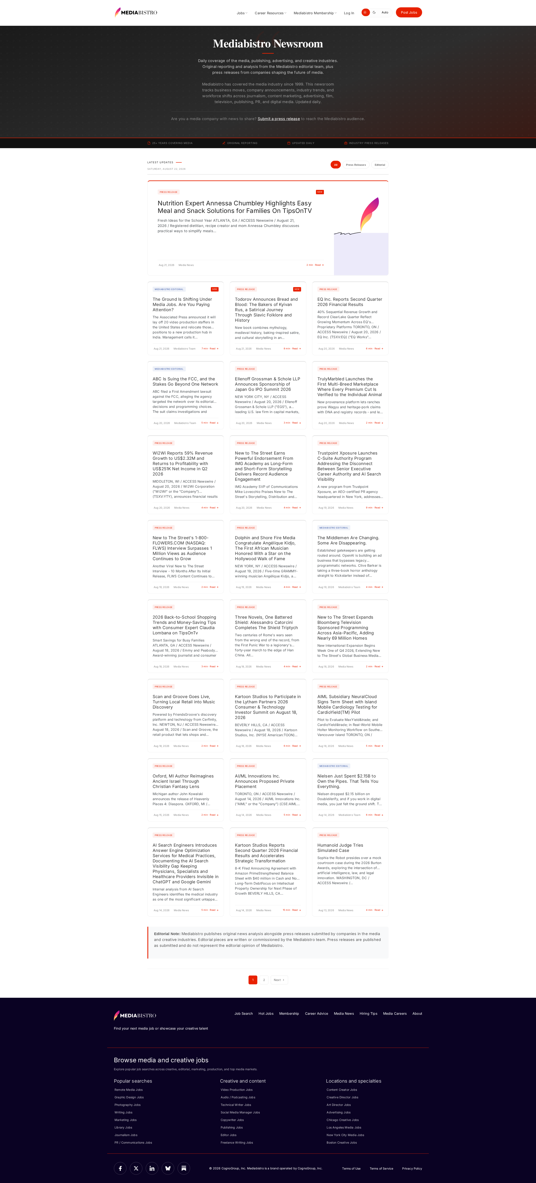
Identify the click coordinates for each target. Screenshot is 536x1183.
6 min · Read (373, 348)
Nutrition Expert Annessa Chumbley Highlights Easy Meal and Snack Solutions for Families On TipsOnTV (235, 206)
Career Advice (316, 1013)
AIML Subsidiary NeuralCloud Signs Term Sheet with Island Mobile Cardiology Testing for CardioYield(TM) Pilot (347, 704)
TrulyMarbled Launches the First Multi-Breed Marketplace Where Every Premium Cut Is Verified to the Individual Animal (349, 386)
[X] (136, 1168)
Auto (385, 12)
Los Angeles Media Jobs (344, 1127)
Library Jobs (123, 1127)
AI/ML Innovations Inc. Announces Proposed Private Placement (264, 781)
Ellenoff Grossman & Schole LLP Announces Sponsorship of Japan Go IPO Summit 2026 (267, 384)
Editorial (380, 164)
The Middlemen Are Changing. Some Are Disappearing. (348, 540)
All (336, 164)
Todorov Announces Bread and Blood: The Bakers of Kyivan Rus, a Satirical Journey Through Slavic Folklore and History (266, 310)
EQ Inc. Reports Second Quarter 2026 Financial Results (349, 302)
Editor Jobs (229, 1135)
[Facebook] (120, 1168)
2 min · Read (314, 264)
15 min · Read (290, 909)
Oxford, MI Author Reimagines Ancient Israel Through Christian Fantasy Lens (183, 781)
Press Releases (356, 164)
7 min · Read (209, 348)
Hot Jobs (266, 1013)
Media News (344, 1013)
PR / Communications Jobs (133, 1142)
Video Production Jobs (237, 1089)
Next (277, 980)
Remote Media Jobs (129, 1089)
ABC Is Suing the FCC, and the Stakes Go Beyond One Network (185, 381)
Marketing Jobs (126, 1120)
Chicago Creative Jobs (343, 1120)
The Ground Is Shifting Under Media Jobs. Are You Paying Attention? (182, 304)
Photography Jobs (127, 1105)
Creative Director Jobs (342, 1097)
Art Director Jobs (339, 1105)
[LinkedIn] (152, 1168)
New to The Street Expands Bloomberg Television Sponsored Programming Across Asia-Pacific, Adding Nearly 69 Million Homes (345, 628)
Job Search (243, 1013)
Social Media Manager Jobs (240, 1112)
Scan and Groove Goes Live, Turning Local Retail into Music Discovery (184, 702)
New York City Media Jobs (345, 1135)
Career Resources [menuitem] (269, 13)
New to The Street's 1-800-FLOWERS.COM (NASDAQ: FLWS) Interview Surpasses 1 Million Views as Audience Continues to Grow (182, 548)
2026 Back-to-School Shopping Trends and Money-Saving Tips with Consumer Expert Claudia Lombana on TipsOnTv (184, 625)
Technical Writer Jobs (236, 1105)
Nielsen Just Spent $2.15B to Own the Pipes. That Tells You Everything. (347, 781)
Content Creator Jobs (342, 1089)
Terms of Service (381, 1168)
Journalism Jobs (126, 1135)
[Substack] (184, 1168)
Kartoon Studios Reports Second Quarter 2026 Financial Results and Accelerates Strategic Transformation (266, 853)
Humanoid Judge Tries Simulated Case (340, 848)
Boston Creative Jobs (342, 1142)
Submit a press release (279, 119)
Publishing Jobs (232, 1127)
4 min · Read (208, 507)
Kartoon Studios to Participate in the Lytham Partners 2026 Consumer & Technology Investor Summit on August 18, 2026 (268, 707)
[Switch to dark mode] (375, 12)
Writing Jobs (123, 1112)
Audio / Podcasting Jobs (238, 1097)
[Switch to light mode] (366, 12)
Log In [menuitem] (349, 13)
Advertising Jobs (338, 1112)
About (417, 1013)
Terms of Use (351, 1168)
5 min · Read (208, 422)
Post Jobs (409, 12)
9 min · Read (373, 507)
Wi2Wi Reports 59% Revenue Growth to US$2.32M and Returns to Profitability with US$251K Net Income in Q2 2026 (183, 464)
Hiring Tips (368, 1013)
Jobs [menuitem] (241, 13)
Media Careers (395, 1013)
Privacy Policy (412, 1168)
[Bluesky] (168, 1168)
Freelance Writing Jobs (237, 1142)
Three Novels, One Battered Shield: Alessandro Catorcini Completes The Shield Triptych (266, 622)
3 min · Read (291, 422)
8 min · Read (291, 348)
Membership (289, 1013)
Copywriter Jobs (232, 1120)
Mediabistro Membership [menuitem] (314, 13)
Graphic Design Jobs (129, 1097)
